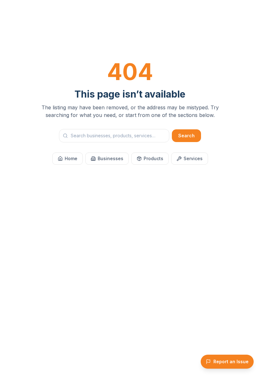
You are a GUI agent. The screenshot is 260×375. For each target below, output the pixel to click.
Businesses (110, 158)
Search (186, 135)
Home (71, 158)
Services (193, 158)
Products (153, 158)
